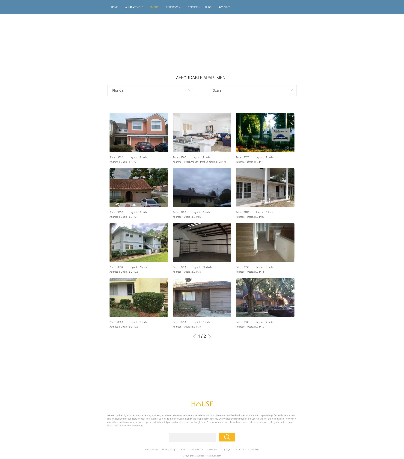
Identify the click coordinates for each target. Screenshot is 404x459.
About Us (239, 449)
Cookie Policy (196, 449)
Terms (182, 449)
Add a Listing (151, 449)
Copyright (226, 449)
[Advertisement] (202, 43)
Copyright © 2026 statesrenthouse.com (202, 455)
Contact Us (253, 449)
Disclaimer (212, 449)
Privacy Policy (168, 449)
